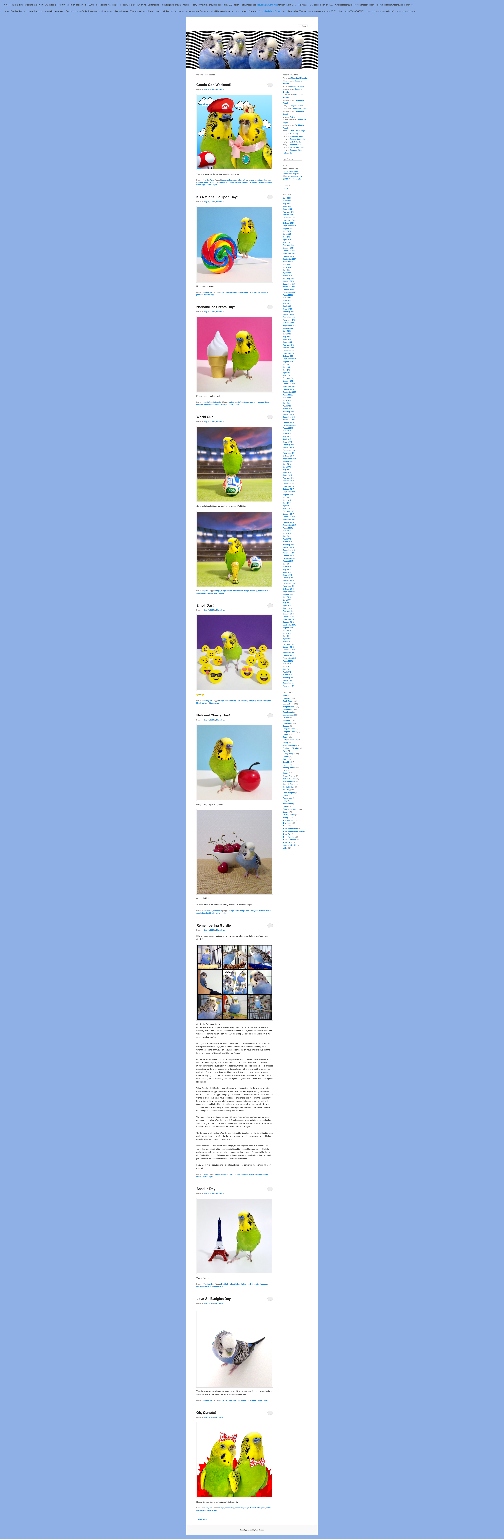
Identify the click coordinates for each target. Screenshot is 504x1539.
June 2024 (287, 267)
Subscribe (298, 176)
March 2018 (287, 475)
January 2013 (288, 647)
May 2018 (286, 469)
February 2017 (288, 511)
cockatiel (286, 720)
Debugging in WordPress (267, 4)
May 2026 (286, 203)
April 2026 (287, 206)
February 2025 (288, 245)
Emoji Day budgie (255, 700)
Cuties (285, 734)
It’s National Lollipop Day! (217, 196)
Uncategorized (208, 1284)
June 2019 (287, 433)
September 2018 (289, 458)
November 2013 (289, 619)
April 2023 (287, 306)
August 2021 (288, 361)
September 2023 (289, 292)
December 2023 (289, 284)
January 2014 (288, 614)
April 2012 (287, 672)
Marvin (254, 182)
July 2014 (287, 597)
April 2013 (287, 638)
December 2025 (289, 217)
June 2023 (287, 300)
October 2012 (288, 655)
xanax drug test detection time (259, 180)
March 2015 (287, 575)
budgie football (226, 590)
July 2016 (287, 530)
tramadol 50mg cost (203, 182)
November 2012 (289, 652)
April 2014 (287, 605)
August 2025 (288, 228)
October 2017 (288, 489)
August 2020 (288, 395)
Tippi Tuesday (288, 837)
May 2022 (286, 336)
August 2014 (288, 594)
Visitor (292, 117)
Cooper (285, 188)
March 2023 (287, 309)
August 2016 (288, 528)
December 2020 (289, 383)
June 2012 (287, 666)
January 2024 (288, 281)
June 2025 (287, 234)
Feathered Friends (290, 748)
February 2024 (288, 278)
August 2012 (288, 661)
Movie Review (288, 787)
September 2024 (289, 259)
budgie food (239, 402)
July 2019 (287, 430)
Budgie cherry (234, 910)
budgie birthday (227, 1174)
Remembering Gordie (213, 925)
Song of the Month (290, 809)
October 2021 (288, 356)
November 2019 (289, 419)
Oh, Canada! (206, 1412)
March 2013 (287, 641)
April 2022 (287, 339)
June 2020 (287, 400)
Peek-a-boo (287, 798)
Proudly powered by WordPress (252, 1530)
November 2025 (289, 220)
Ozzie (285, 795)
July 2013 (287, 630)
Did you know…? (290, 739)
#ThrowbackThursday (299, 78)
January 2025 (288, 248)
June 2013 (287, 633)
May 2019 (286, 436)
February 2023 (288, 311)
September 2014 (289, 591)
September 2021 (289, 358)
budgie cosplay (232, 180)
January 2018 (288, 480)
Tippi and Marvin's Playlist (294, 831)
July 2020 (287, 397)
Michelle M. (220, 89)
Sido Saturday (295, 142)
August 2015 (288, 561)
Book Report (288, 701)
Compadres (287, 723)
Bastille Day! (206, 1188)
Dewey (285, 737)
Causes (286, 717)
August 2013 (288, 627)
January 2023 (288, 314)
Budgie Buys (288, 704)
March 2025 (287, 242)
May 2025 (286, 237)
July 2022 (287, 331)
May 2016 (286, 536)
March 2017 (287, 508)
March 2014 (287, 608)
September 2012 (289, 658)
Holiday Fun (207, 292)
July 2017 (287, 497)
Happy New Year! (297, 147)
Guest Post (287, 762)
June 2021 (287, 367)
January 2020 (288, 414)
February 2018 (288, 478)
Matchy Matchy (289, 781)
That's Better (288, 820)
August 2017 (288, 494)
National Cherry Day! (213, 715)
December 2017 (289, 483)
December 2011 (289, 683)
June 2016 (287, 533)
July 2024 (287, 264)
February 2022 (288, 345)
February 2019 (288, 444)
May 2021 (286, 370)
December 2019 (289, 417)
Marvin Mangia (289, 776)
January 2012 (288, 680)
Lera (285, 770)
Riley (285, 800)
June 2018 (287, 467)
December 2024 (289, 250)
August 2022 (288, 328)
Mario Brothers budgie (243, 182)
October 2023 (288, 289)
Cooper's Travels (289, 731)
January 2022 (288, 347)
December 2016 (289, 516)
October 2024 (288, 256)
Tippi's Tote (287, 842)
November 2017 (289, 486)
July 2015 (287, 564)
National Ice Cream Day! (215, 306)
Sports (205, 590)
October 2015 (288, 555)
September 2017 (289, 491)
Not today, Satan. (297, 136)
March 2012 (287, 674)
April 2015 (287, 572)
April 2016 (287, 539)
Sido (285, 806)
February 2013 (288, 644)
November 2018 (289, 453)
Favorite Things (289, 745)
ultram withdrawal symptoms (223, 182)
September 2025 (289, 225)
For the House (295, 144)
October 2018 (288, 456)
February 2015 (288, 577)
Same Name (288, 803)
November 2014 (289, 586)
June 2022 (287, 333)
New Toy (286, 789)
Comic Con (243, 180)
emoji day (244, 700)
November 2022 (289, 320)
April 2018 (287, 472)
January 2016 (288, 547)
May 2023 (286, 303)
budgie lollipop (230, 292)
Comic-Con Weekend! (213, 84)
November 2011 (289, 686)
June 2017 (287, 500)
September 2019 (289, 425)
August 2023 (288, 295)
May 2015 (286, 569)
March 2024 (287, 275)
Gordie (205, 1174)
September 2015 (289, 558)
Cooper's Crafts (289, 728)
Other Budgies (289, 792)
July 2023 (287, 297)
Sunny (285, 817)
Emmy (285, 742)
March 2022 (287, 342)
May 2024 (286, 270)
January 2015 (288, 580)
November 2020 (289, 386)
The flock (286, 823)
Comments (296, 179)
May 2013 (286, 636)
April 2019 (287, 439)
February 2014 (288, 611)
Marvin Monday (289, 778)
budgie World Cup (250, 590)
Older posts (201, 1519)
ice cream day (214, 404)
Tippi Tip (286, 834)
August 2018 (288, 461)
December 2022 (289, 317)
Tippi (203, 184)
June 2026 (287, 200)
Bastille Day (225, 1284)
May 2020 (286, 403)
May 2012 (286, 669)
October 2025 (288, 223)
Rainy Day (294, 133)
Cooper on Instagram (291, 174)
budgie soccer (238, 590)
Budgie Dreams (289, 706)
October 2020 (288, 389)
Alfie (285, 695)
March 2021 (287, 375)
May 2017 (286, 503)
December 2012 (289, 649)
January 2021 (288, 381)
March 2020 (287, 408)
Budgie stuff (288, 712)
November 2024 (289, 253)
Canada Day (229, 1508)
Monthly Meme (289, 784)
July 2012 (287, 663)
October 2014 (288, 589)
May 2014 (286, 602)
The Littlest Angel (299, 108)
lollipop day (265, 292)
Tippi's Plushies (289, 839)
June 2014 (287, 600)
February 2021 (288, 378)
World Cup (205, 416)
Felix (285, 751)
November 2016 (289, 519)
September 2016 (289, 525)
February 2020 (288, 411)
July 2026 (287, 198)
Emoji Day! (205, 605)
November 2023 (289, 286)
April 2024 (287, 272)
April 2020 (287, 406)
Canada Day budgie (242, 1508)
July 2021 (287, 364)
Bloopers (286, 698)
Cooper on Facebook (290, 171)
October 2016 (288, 522)
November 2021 (289, 353)
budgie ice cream (250, 402)
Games (286, 756)
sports (210, 593)
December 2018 (289, 450)
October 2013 (288, 622)
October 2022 (288, 322)
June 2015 (287, 566)
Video (285, 848)
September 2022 (289, 325)
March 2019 (287, 442)
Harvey (285, 765)
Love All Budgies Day (213, 1298)
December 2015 (289, 550)
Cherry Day (254, 910)
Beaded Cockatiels (297, 139)
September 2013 (289, 625)
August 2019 (288, 428)
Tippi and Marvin (290, 828)
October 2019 (288, 422)
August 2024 (288, 261)
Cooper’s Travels (297, 86)
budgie (223, 180)
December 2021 (289, 350)
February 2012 (288, 677)
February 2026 (288, 212)
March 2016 (287, 541)
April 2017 (287, 505)
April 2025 (287, 239)
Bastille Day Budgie (238, 1284)
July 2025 (287, 231)
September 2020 (289, 392)
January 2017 (288, 514)
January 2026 (288, 214)
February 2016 (288, 544)
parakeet (261, 182)
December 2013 (289, 616)
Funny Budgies (289, 753)
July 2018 (287, 464)
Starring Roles (208, 180)
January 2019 (288, 447)
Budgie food (207, 402)
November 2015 (289, 552)
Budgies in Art (289, 715)
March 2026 (287, 209)
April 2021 (287, 372)
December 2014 (289, 583)
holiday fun (256, 292)
